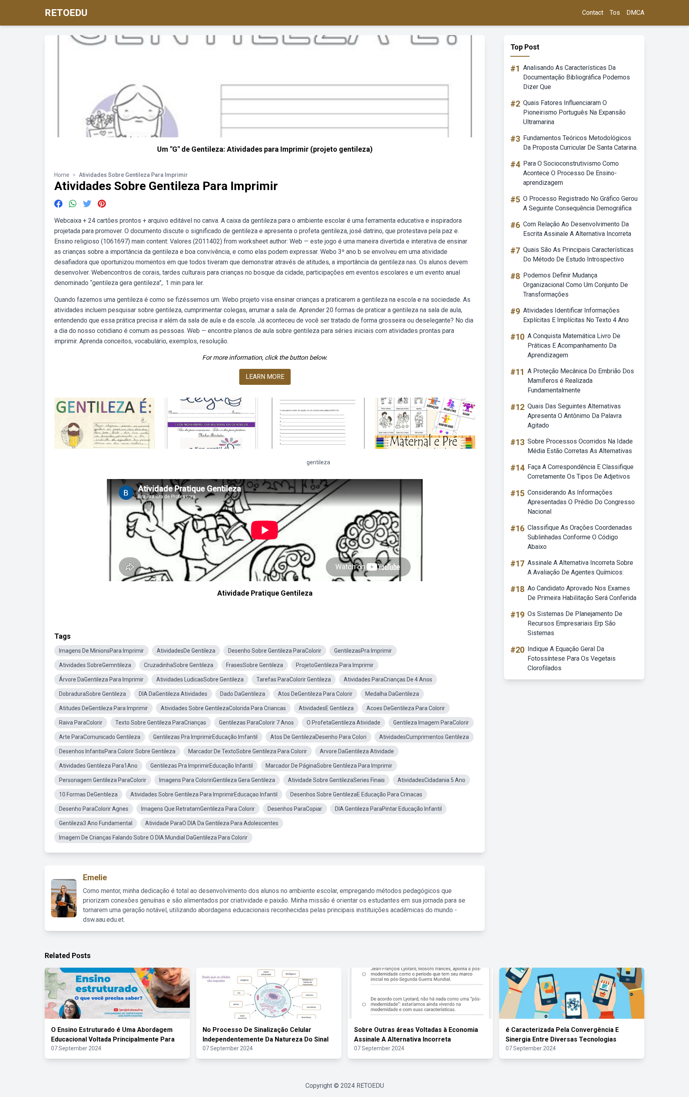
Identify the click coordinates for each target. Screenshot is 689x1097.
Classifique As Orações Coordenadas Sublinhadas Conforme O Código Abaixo (580, 537)
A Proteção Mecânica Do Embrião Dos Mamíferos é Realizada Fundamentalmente (581, 380)
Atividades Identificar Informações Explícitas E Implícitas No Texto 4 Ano (576, 315)
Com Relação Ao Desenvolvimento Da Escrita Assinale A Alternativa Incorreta (577, 229)
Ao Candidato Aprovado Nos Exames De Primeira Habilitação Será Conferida (582, 593)
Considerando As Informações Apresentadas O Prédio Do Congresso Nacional (581, 502)
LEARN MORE (265, 376)
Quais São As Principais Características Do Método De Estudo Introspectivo (578, 254)
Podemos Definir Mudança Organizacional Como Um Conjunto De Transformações (575, 284)
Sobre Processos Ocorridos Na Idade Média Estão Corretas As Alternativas (580, 446)
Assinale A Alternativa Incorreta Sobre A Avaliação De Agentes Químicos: (580, 567)
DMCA (635, 12)
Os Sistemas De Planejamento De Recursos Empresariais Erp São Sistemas (575, 623)
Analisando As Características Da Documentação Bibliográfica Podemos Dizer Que (576, 77)
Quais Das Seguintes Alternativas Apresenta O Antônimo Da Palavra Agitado (575, 415)
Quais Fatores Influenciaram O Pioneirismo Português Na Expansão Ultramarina (574, 112)
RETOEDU (66, 12)
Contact (592, 12)
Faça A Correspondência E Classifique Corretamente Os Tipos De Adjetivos (581, 471)
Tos (615, 12)
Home (61, 175)
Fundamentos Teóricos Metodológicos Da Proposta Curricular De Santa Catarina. (580, 142)
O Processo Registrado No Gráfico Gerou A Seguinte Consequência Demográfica (580, 203)
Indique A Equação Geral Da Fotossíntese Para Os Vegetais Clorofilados (572, 658)
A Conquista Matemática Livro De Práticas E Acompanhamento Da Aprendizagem (574, 345)
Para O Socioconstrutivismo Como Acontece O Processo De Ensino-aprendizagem (571, 173)
